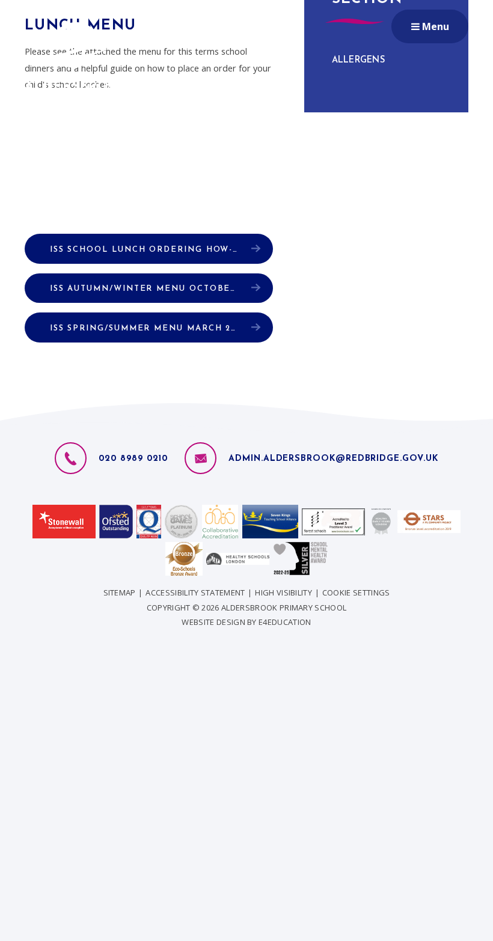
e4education (285, 622)
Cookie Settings (356, 592)
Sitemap (119, 592)
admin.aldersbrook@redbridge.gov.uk (333, 458)
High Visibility (283, 592)
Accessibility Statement (195, 592)
